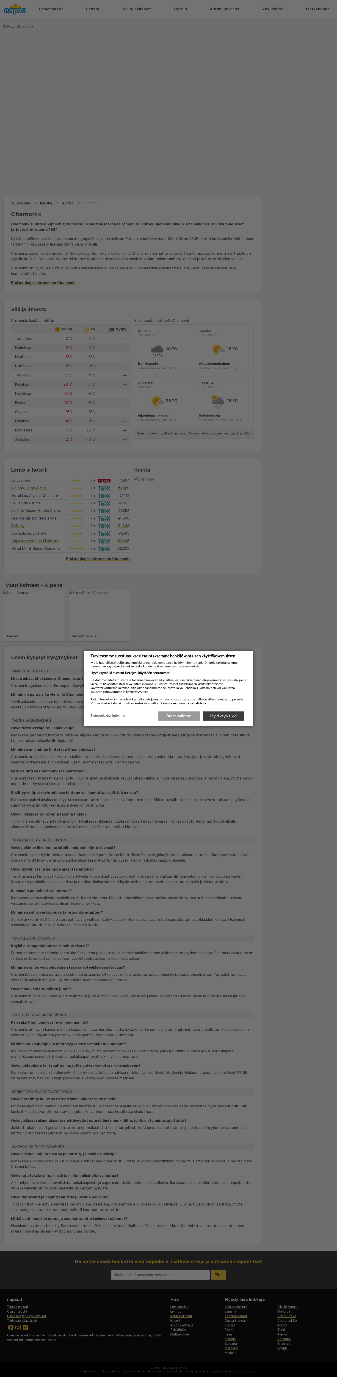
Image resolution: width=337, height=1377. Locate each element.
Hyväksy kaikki (223, 715)
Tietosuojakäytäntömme (108, 715)
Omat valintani (179, 715)
